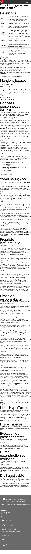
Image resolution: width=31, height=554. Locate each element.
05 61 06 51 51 (9, 520)
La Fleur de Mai (10, 525)
